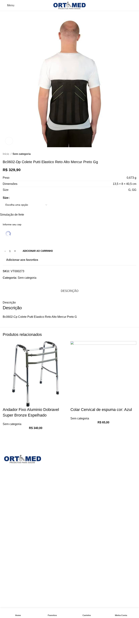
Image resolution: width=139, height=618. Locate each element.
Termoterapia (11, 572)
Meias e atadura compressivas (22, 539)
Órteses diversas (13, 545)
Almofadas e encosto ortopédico (92, 468)
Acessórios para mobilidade (90, 462)
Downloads (56, 546)
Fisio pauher (80, 495)
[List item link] (35, 511)
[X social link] (10, 284)
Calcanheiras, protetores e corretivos (95, 482)
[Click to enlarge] (9, 141)
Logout (53, 573)
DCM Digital (96, 605)
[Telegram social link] (26, 284)
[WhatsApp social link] (22, 284)
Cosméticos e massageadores (91, 489)
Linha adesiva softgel (86, 502)
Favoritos (55, 567)
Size (6, 197)
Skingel (7, 566)
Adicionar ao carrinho (38, 251)
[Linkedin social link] (18, 284)
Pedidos (54, 539)
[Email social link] (14, 284)
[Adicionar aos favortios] (7, 434)
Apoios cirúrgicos (83, 475)
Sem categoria (21, 153)
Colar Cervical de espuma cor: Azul (101, 409)
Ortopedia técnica (14, 552)
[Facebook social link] (6, 284)
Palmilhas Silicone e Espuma (22, 559)
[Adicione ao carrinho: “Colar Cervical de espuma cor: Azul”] (74, 437)
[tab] (69, 291)
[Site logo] (69, 5)
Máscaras (9, 532)
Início (6, 153)
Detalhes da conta (60, 560)
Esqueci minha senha (63, 580)
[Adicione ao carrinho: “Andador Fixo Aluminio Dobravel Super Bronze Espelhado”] (7, 443)
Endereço (55, 553)
